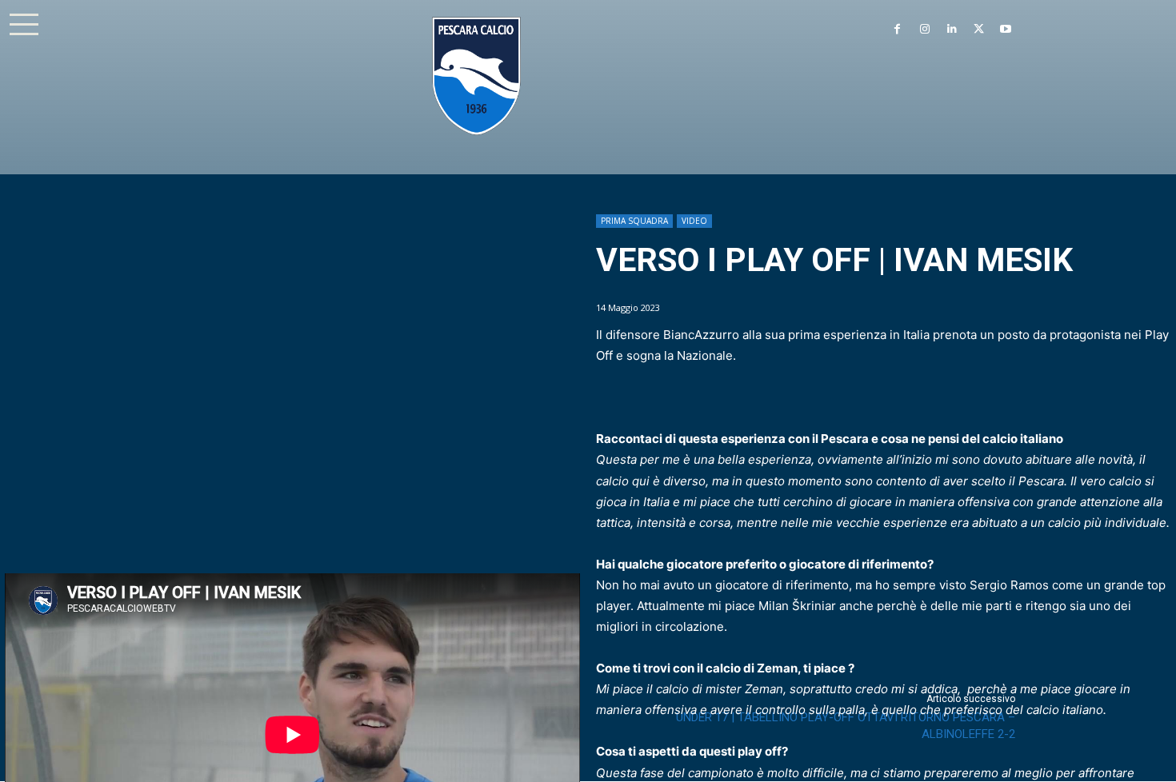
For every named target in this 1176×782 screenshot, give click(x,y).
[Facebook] (897, 29)
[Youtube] (1005, 29)
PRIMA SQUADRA (634, 220)
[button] (24, 24)
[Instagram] (924, 29)
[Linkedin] (952, 29)
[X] (978, 29)
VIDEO (694, 220)
